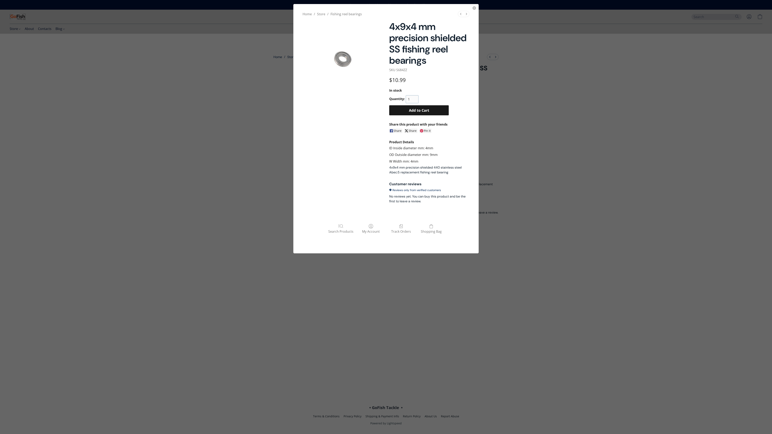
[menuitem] (461, 14)
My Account (371, 231)
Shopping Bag (431, 231)
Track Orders (401, 231)
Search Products (340, 231)
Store (321, 14)
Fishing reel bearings (346, 14)
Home (307, 14)
